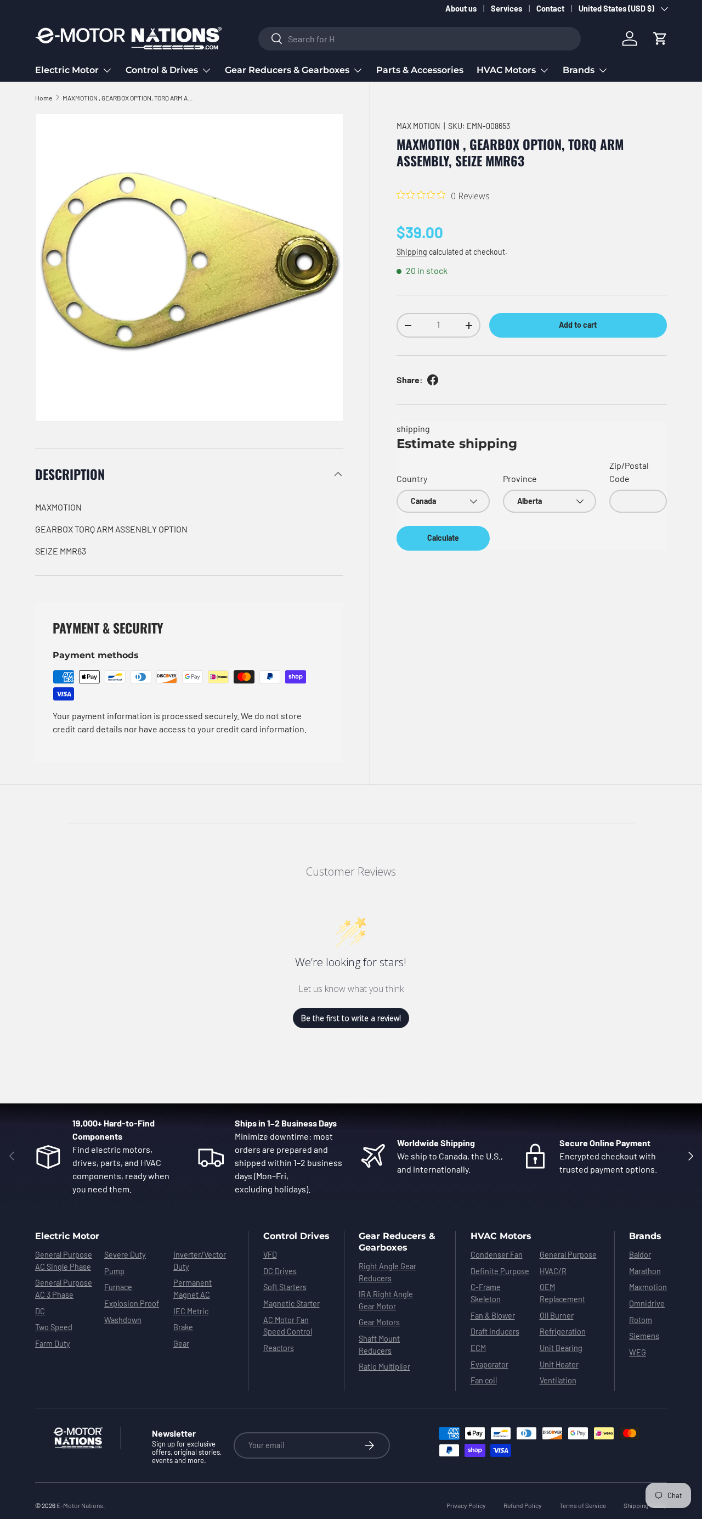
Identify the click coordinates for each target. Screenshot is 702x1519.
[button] (660, 38)
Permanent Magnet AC (192, 1288)
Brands (579, 70)
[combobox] (419, 39)
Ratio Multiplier (384, 1366)
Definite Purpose (500, 1271)
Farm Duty (52, 1343)
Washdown (122, 1320)
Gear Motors (379, 1322)
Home (43, 98)
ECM (478, 1348)
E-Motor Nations (79, 1505)
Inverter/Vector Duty (199, 1260)
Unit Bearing (561, 1348)
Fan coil (484, 1380)
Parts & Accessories (419, 70)
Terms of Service (582, 1505)
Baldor (640, 1254)
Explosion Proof (131, 1303)
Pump (114, 1271)
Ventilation (558, 1380)
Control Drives (296, 1236)
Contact (550, 8)
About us (461, 8)
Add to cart (578, 324)
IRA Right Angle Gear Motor (386, 1300)
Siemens (644, 1336)
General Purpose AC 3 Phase (63, 1288)
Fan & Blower (493, 1315)
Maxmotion (648, 1287)
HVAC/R (553, 1271)
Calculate (443, 537)
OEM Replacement (562, 1293)
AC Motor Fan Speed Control (287, 1326)
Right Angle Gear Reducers (387, 1272)
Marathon (645, 1271)
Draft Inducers (495, 1331)
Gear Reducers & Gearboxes (287, 70)
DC (40, 1311)
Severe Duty (125, 1254)
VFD (270, 1254)
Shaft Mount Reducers (379, 1344)
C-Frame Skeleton (486, 1293)
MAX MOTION (418, 126)
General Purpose (568, 1254)
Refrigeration (563, 1331)
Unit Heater (559, 1364)
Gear (181, 1343)
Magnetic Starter (291, 1303)
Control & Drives (162, 70)
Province (520, 478)
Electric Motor (67, 70)
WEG (637, 1352)
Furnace (118, 1287)
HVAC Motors (506, 70)
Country (412, 478)
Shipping (412, 251)
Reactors (278, 1348)
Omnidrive (647, 1303)
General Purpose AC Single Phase (63, 1260)
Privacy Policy (466, 1505)
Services (506, 8)
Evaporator (489, 1364)
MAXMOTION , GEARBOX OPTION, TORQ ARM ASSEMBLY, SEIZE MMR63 (128, 98)
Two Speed (53, 1327)
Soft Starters (285, 1287)
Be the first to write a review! (351, 1018)
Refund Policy (522, 1505)
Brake (183, 1327)
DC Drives (280, 1271)
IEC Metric (190, 1311)
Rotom (640, 1320)
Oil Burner (557, 1315)
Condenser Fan (497, 1254)
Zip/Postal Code (629, 472)
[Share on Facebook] (433, 380)
